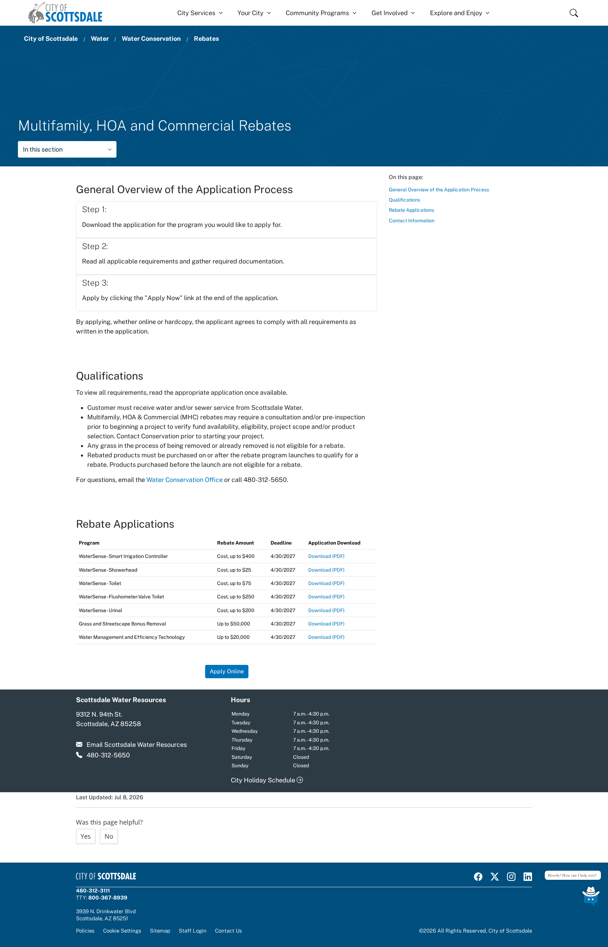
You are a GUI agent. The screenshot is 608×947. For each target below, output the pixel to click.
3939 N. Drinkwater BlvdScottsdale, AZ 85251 (106, 914)
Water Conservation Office (184, 479)
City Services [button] (196, 13)
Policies (85, 930)
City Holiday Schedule (264, 780)
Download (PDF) (326, 556)
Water (100, 38)
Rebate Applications (411, 210)
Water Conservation (151, 38)
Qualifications (404, 200)
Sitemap (160, 930)
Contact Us (228, 930)
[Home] (65, 13)
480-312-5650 (108, 755)
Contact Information (412, 220)
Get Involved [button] (390, 13)
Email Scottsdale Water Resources (137, 744)
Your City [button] (251, 13)
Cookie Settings (122, 930)
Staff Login (193, 930)
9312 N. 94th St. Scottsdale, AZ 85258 (108, 719)
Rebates (206, 38)
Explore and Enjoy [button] (456, 13)
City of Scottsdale (51, 38)
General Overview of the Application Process (439, 189)
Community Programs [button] (317, 13)
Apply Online (227, 671)
